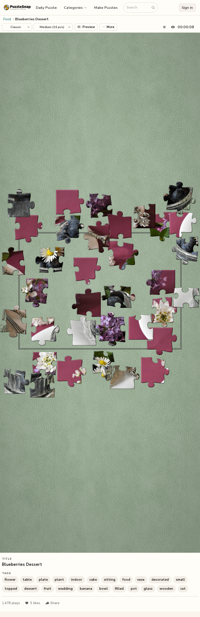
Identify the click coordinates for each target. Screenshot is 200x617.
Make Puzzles (106, 7)
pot (134, 588)
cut (183, 588)
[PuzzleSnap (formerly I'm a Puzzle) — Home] (17, 7)
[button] (75, 7)
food (126, 579)
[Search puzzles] (153, 7)
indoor (76, 579)
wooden (166, 588)
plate (43, 579)
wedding (65, 588)
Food (7, 19)
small (180, 579)
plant (59, 579)
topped (11, 588)
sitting (109, 579)
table (27, 579)
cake (93, 579)
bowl (103, 588)
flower (10, 579)
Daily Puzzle (46, 7)
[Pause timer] (164, 27)
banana (86, 588)
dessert (30, 588)
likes (35, 603)
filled (119, 588)
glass (148, 588)
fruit (47, 588)
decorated (160, 579)
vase (140, 579)
